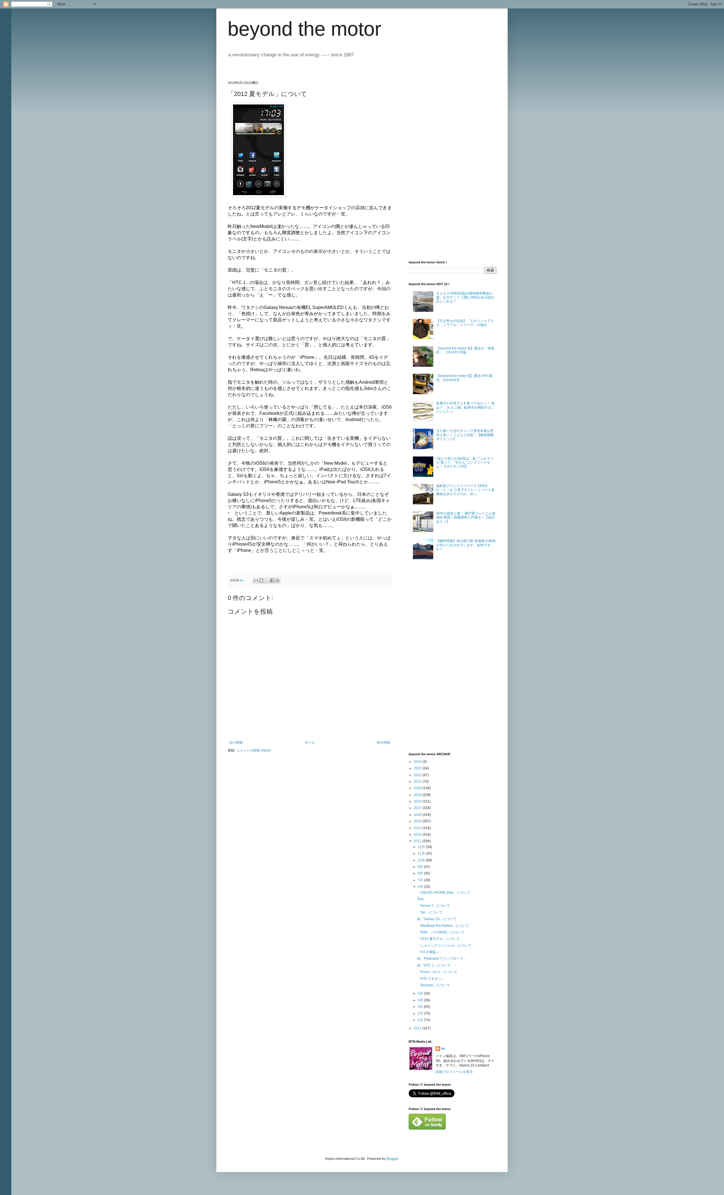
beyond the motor (304, 29)
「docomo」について (433, 985)
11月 (422, 853)
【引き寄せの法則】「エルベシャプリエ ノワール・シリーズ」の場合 (465, 323)
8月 (421, 873)
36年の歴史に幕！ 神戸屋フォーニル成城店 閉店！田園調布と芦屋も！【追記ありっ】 (465, 517)
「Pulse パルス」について (437, 972)
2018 (418, 801)
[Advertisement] (451, 166)
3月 (421, 1007)
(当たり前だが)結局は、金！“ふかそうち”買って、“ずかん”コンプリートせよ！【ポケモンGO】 (465, 462)
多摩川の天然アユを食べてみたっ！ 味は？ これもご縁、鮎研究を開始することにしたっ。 (465, 407)
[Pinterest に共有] (277, 580)
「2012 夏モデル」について (438, 939)
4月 (421, 1000)
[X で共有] (267, 580)
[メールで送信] (256, 580)
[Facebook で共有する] (272, 580)
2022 (418, 775)
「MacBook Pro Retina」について (443, 926)
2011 (418, 1028)
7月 (421, 880)
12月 (422, 847)
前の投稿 (383, 742)
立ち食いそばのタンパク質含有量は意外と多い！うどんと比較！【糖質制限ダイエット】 (465, 435)
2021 (418, 782)
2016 (418, 815)
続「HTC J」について (434, 965)
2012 (418, 841)
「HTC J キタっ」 (431, 979)
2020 (418, 788)
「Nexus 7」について (433, 906)
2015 (418, 821)
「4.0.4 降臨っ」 (430, 952)
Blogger (392, 1159)
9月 (421, 867)
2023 (418, 768)
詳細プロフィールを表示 (454, 1072)
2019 (418, 795)
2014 (418, 828)
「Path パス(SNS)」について (440, 932)
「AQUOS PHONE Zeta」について (443, 893)
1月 (421, 1020)
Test (420, 899)
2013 (418, 834)
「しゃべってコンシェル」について (444, 946)
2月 (421, 1013)
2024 (418, 762)
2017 (418, 808)
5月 (421, 993)
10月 (422, 860)
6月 (421, 887)
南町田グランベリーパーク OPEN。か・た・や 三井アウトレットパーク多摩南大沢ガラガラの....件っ (465, 490)
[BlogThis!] (261, 580)
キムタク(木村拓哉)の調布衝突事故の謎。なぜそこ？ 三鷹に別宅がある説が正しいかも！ (465, 297)
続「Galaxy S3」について (437, 919)
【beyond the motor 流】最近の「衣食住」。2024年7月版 (465, 350)
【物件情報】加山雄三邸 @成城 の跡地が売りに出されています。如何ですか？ (465, 545)
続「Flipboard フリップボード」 (442, 959)
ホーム (310, 742)
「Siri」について (430, 912)
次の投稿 (236, 742)
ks (443, 1049)
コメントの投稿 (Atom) (253, 750)
